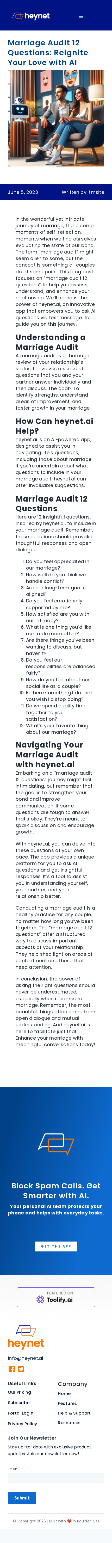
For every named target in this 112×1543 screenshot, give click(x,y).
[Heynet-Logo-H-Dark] (31, 5)
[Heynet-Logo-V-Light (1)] (26, 1327)
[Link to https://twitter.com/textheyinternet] (21, 1369)
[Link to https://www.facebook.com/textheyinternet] (12, 1369)
